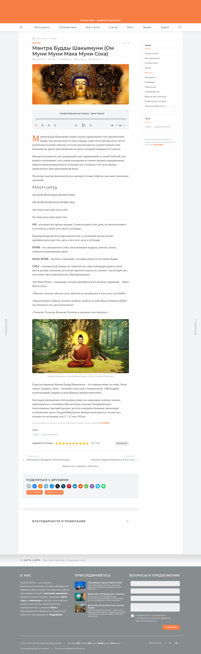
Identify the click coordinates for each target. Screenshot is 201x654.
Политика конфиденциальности (70, 648)
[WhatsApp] (86, 486)
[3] (63, 443)
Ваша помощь (155, 643)
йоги (53, 607)
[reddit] (80, 486)
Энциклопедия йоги (155, 106)
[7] (77, 443)
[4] (67, 443)
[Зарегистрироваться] (176, 643)
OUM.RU (36, 643)
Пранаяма (150, 82)
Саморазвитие (152, 92)
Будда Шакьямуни (50, 434)
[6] (73, 443)
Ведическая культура (155, 96)
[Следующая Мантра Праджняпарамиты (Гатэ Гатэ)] (128, 43)
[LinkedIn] (75, 486)
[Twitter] (57, 486)
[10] (87, 443)
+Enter (105, 423)
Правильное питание (155, 101)
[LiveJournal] (63, 486)
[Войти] (170, 643)
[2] (60, 443)
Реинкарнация (152, 58)
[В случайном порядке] (49, 125)
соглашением (158, 615)
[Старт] (83, 125)
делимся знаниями (55, 593)
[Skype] (98, 486)
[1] (56, 443)
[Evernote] (103, 486)
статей (81, 643)
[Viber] (92, 486)
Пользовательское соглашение (34, 648)
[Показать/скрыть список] (36, 125)
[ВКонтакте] (34, 486)
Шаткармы (150, 77)
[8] (80, 443)
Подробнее (55, 614)
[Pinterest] (69, 486)
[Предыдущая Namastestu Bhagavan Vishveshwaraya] (124, 43)
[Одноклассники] (40, 486)
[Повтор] (42, 125)
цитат (92, 643)
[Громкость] (112, 125)
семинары (35, 600)
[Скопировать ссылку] (29, 486)
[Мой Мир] (52, 486)
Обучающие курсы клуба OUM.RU (105, 582)
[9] (84, 443)
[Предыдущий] (76, 125)
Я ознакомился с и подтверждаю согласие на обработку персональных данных (153, 618)
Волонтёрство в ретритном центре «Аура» (106, 606)
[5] (70, 443)
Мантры (36, 43)
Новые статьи (152, 53)
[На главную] (33, 38)
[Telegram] (46, 486)
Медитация (150, 87)
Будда (36, 434)
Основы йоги (151, 63)
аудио (115, 643)
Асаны (148, 68)
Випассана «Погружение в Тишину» (106, 594)
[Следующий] (91, 125)
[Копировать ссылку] (127, 521)
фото (103, 643)
